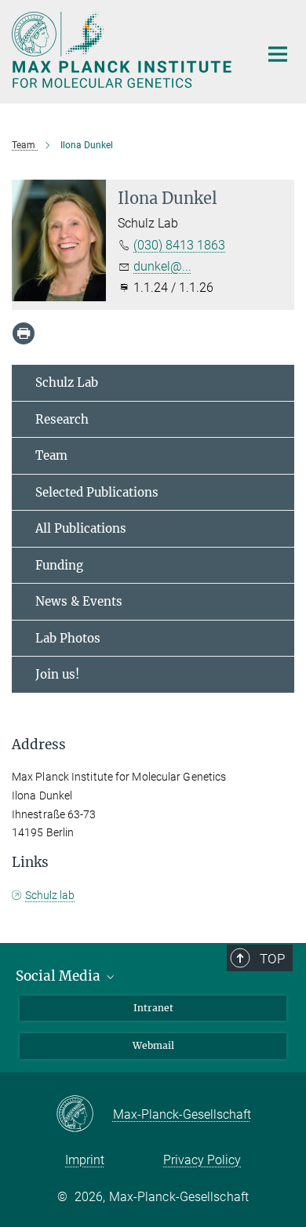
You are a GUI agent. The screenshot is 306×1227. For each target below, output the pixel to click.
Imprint (84, 1159)
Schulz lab (50, 895)
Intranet (153, 1008)
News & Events (78, 601)
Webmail (153, 1045)
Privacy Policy (202, 1159)
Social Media (60, 976)
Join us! (57, 674)
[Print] (23, 333)
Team (51, 455)
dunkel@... (162, 266)
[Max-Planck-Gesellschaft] (84, 1115)
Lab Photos (67, 638)
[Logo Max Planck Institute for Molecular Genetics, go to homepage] (123, 50)
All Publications (80, 528)
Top (272, 959)
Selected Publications (96, 492)
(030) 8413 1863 (179, 245)
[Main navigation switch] (277, 54)
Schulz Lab (66, 382)
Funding (59, 565)
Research (62, 419)
